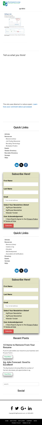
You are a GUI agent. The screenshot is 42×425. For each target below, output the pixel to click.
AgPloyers (21, 421)
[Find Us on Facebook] (12, 408)
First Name (8, 181)
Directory (8, 256)
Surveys (7, 155)
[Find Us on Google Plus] (23, 408)
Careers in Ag (10, 247)
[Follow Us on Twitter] (17, 408)
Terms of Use (10, 221)
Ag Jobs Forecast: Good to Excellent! (16, 363)
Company (29, 421)
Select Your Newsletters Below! (16, 205)
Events (7, 258)
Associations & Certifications (14, 254)
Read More (7, 357)
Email (6, 197)
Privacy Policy (32, 219)
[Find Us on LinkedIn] (30, 408)
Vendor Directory (10, 150)
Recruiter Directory (11, 153)
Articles (7, 134)
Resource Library (11, 139)
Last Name (8, 189)
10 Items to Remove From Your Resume (19, 346)
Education (9, 249)
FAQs (6, 158)
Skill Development (11, 251)
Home (6, 421)
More (35, 421)
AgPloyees (13, 421)
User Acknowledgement (13, 216)
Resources (8, 242)
